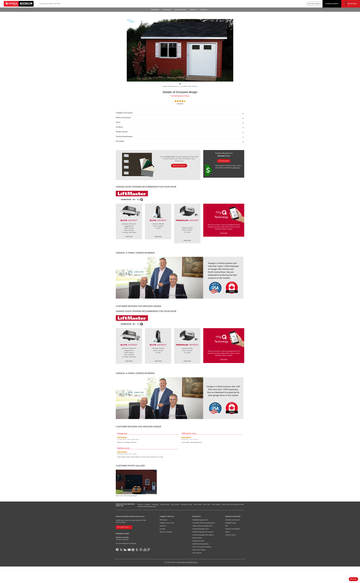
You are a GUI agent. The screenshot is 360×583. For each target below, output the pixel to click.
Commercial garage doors (200, 529)
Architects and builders (232, 529)
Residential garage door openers (202, 532)
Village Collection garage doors (202, 526)
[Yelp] (136, 550)
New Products (197, 553)
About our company (166, 532)
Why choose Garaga (198, 550)
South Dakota (216, 504)
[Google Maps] (144, 550)
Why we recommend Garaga (201, 547)
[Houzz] (125, 550)
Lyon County (175, 504)
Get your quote (224, 161)
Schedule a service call (167, 523)
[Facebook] (117, 550)
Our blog (162, 529)
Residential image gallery (200, 544)
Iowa (154, 506)
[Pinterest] (133, 550)
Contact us (163, 526)
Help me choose (230, 535)
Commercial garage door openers (203, 535)
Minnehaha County (186, 504)
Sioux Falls (206, 504)
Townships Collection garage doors (203, 523)
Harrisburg (155, 504)
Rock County (197, 504)
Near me (140, 504)
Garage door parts (198, 541)
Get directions (123, 527)
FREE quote (163, 520)
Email (354, 579)
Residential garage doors (200, 520)
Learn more (236, 168)
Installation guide (230, 523)
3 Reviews (180, 104)
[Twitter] (121, 550)
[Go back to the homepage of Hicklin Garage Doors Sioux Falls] (19, 4)
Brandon (147, 504)
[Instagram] (140, 550)
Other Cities (226, 504)
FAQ (226, 526)
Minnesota (146, 506)
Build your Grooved (179, 166)
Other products (197, 538)
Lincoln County (164, 504)
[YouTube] (129, 550)
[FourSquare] (148, 550)
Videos (227, 532)
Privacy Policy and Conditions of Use (187, 562)
